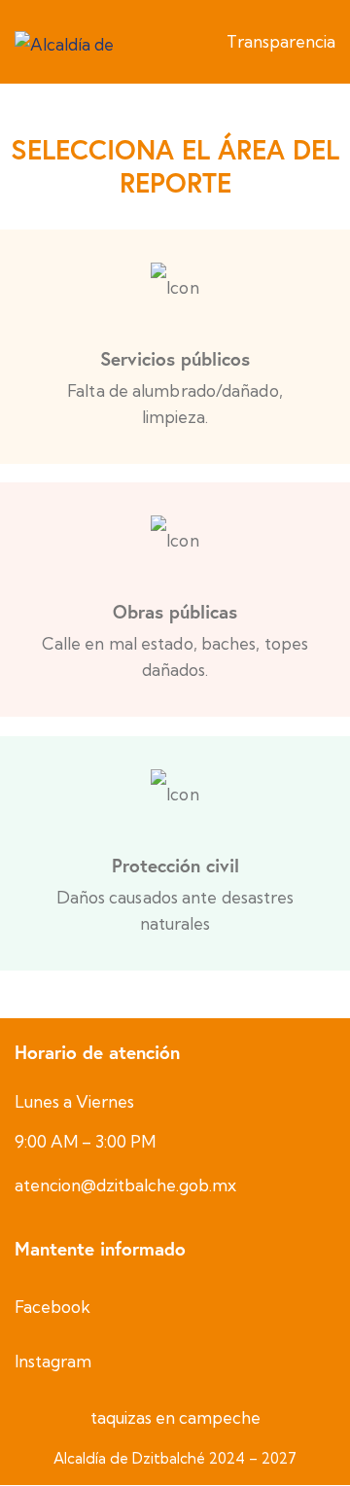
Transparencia (281, 41)
